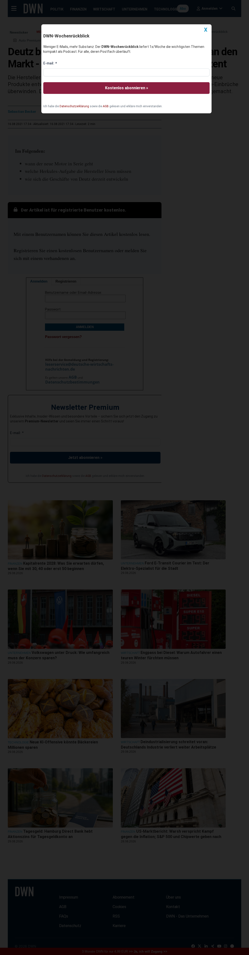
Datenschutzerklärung (74, 106)
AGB (106, 106)
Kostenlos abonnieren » (126, 88)
